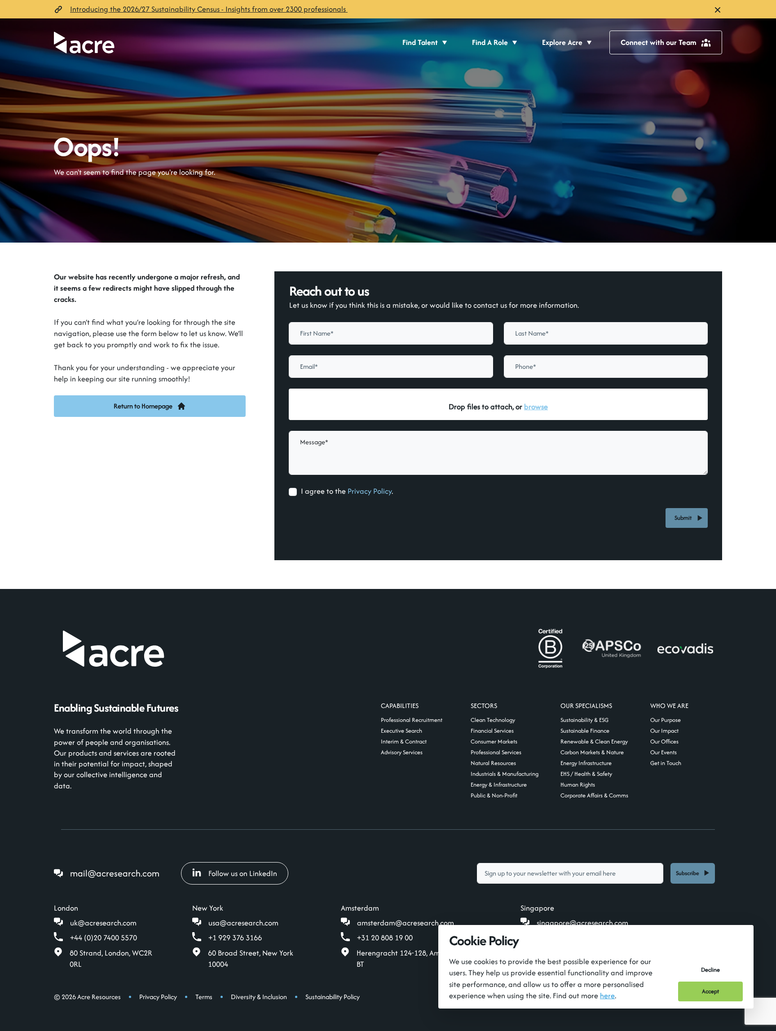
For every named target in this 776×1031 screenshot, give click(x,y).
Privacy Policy (370, 491)
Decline (710, 969)
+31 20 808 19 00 (385, 937)
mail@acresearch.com (114, 873)
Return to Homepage (143, 406)
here (607, 995)
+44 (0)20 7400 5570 (103, 937)
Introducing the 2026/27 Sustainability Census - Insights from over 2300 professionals (209, 9)
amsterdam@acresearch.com (405, 922)
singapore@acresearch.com (582, 922)
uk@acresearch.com (103, 922)
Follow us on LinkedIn (242, 873)
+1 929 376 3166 (235, 937)
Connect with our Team (659, 42)
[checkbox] (293, 492)
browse (536, 406)
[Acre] (84, 42)
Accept (710, 991)
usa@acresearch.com (243, 922)
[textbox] (391, 333)
